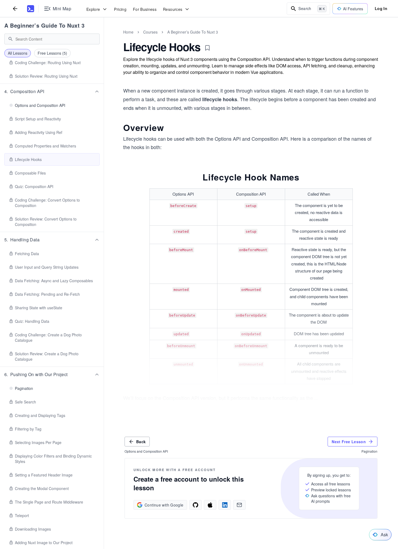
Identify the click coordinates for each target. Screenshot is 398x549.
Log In (381, 8)
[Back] (15, 8)
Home (128, 32)
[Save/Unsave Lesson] (207, 48)
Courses (150, 32)
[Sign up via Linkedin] (224, 505)
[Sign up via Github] (195, 505)
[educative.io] (30, 8)
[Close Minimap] (104, 38)
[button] (52, 91)
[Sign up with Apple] (210, 505)
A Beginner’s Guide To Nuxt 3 (44, 25)
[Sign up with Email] (239, 505)
